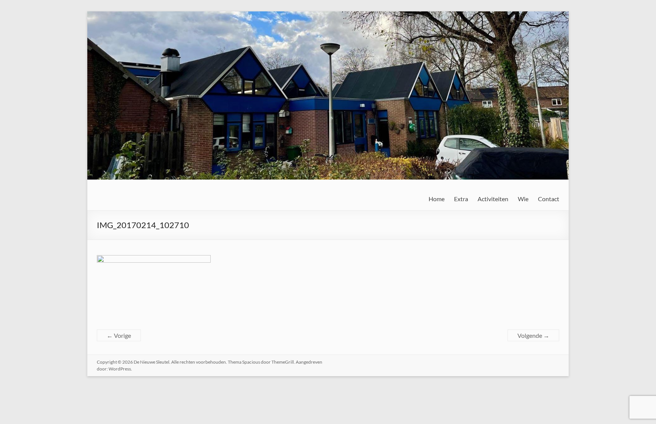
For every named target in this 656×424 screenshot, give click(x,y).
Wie (523, 198)
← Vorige (119, 335)
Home (437, 198)
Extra (461, 198)
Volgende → (533, 335)
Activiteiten (493, 198)
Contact (548, 198)
